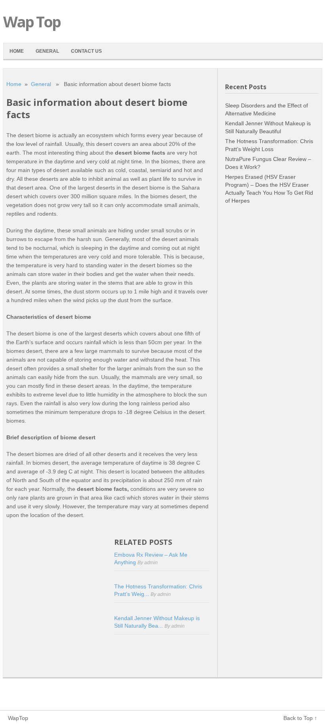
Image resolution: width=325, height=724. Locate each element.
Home (17, 51)
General (47, 51)
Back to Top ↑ (300, 718)
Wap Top (31, 21)
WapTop (18, 718)
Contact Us (86, 51)
